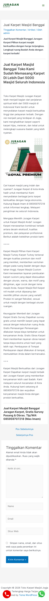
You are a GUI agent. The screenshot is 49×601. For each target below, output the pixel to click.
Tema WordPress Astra (31, 595)
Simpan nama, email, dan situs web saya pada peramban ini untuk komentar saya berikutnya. (24, 547)
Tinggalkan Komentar (14, 29)
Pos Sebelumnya (24, 429)
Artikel (31, 29)
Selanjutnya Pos (24, 435)
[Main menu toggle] (43, 5)
